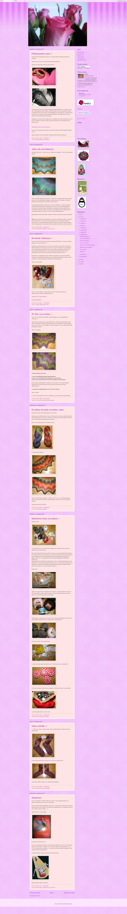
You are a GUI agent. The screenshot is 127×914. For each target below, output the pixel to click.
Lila (87, 74)
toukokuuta (82, 230)
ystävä (53, 228)
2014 (80, 214)
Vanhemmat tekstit (69, 893)
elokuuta (82, 225)
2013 (80, 217)
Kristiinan (45, 241)
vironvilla (49, 228)
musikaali (44, 887)
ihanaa (37, 139)
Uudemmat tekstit (35, 893)
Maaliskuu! (37, 797)
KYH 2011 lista (80, 56)
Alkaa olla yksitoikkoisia (42, 148)
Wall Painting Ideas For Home (85, 94)
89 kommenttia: (46, 398)
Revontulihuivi (44, 228)
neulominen (41, 139)
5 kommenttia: (46, 138)
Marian (42, 111)
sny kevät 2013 (42, 716)
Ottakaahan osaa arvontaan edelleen (39, 296)
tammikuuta (82, 256)
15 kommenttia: (46, 786)
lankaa (37, 304)
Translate (87, 68)
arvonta (37, 400)
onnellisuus (47, 139)
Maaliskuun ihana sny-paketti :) (45, 518)
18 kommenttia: (46, 507)
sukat (37, 788)
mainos (40, 887)
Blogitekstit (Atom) (36, 895)
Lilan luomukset (44, 7)
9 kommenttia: (46, 227)
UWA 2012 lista (80, 58)
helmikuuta (82, 254)
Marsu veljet (82, 93)
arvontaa (41, 400)
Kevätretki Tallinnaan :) (42, 238)
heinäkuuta (82, 227)
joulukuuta (82, 218)
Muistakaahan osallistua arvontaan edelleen (41, 127)
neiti (48, 887)
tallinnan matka (42, 304)
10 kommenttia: (46, 303)
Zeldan (51, 729)
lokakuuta (82, 221)
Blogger (70, 903)
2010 (80, 264)
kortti (37, 887)
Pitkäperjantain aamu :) (42, 53)
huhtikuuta (82, 232)
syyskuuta (82, 223)
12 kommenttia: (46, 715)
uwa (40, 788)
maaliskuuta (82, 234)
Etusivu (52, 893)
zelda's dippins (47, 788)
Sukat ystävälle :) (39, 725)
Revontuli (38, 228)
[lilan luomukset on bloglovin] (83, 113)
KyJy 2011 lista (80, 54)
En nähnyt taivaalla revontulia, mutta (48, 409)
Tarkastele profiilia (81, 86)
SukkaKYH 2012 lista (81, 60)
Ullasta (55, 498)
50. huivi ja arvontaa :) (42, 313)
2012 (80, 259)
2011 (80, 261)
